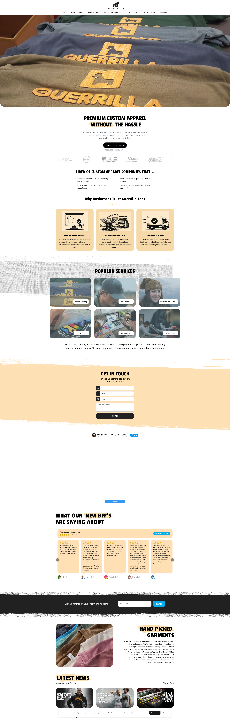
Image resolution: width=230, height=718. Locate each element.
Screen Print (77, 13)
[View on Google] (59, 577)
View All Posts (168, 683)
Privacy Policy (132, 713)
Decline (165, 713)
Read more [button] (63, 570)
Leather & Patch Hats (114, 13)
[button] (57, 559)
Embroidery (94, 13)
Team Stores (149, 13)
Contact (164, 13)
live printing (170, 333)
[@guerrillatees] (94, 435)
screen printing (81, 302)
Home (64, 13)
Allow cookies (154, 713)
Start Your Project (115, 145)
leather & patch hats (168, 302)
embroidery (125, 302)
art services (125, 333)
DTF (81, 333)
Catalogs (134, 13)
